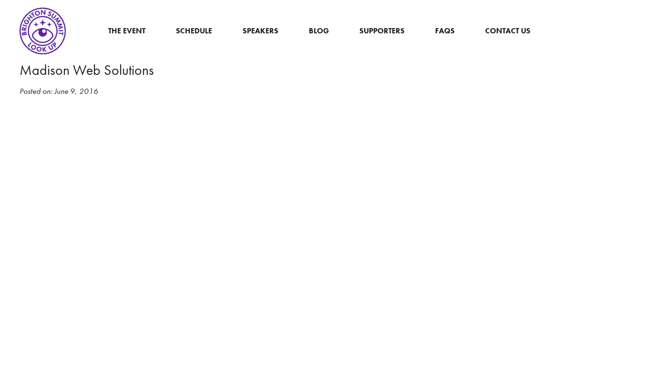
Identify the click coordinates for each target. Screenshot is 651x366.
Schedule (194, 31)
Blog (319, 31)
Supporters (382, 31)
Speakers (260, 31)
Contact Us (507, 31)
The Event (126, 31)
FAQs (445, 31)
